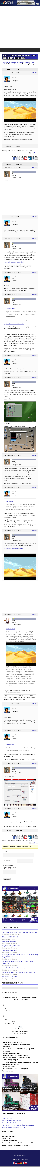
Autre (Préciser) (9, 1023)
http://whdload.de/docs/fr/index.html (14, 324)
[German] (18, 1163)
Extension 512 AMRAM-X (10, 937)
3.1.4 (6, 1019)
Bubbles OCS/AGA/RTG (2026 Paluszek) (16, 1058)
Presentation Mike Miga (9, 950)
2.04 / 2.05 (8, 1010)
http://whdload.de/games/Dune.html (14, 262)
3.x (5, 1017)
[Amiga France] (20, 4)
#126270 (34, 294)
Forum (4, 62)
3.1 (5, 1015)
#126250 (34, 168)
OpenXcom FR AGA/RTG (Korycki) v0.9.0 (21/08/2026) (19, 972)
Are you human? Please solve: (9, 868)
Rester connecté (9, 865)
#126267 (34, 272)
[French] (13, 1163)
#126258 (34, 217)
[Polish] (26, 1163)
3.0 (5, 1012)
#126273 (34, 355)
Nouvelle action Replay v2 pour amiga (14, 968)
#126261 (34, 239)
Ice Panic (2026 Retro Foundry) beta (15, 1055)
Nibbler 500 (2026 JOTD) (11, 1060)
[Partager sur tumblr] (32, 158)
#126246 (34, 73)
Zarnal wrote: (10, 745)
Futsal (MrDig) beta (10, 1066)
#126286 (34, 530)
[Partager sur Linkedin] (29, 158)
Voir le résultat (20, 1029)
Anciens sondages (20, 1033)
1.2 (5, 1006)
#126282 (34, 487)
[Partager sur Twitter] (18, 158)
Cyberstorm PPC (7, 1118)
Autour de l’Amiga (11, 62)
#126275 (34, 377)
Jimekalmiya (26, 1145)
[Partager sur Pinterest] (25, 158)
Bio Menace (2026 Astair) (10, 977)
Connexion (7, 879)
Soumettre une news (20, 1155)
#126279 (34, 455)
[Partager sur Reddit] (22, 158)
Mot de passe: (7, 861)
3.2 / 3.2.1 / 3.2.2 (10, 1021)
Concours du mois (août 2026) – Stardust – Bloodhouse (19, 932)
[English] (16, 1163)
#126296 (34, 763)
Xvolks (9, 1138)
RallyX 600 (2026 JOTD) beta (11, 946)
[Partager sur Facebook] (15, 158)
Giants (4, 1138)
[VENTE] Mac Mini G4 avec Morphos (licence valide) (18, 1125)
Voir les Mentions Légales (20, 1159)
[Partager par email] (36, 158)
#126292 (34, 704)
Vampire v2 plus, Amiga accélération (13, 1127)
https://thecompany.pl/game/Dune (13, 548)
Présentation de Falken (9, 941)
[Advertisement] (20, 27)
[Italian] (24, 1163)
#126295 (34, 730)
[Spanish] (21, 1163)
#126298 (34, 808)
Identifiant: (6, 852)
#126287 (34, 614)
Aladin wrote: (10, 501)
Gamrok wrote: (10, 309)
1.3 (5, 1008)
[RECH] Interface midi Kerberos (11, 1121)
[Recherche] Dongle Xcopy (10, 1123)
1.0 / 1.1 (7, 1004)
